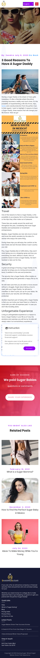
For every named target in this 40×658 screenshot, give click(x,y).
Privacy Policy (6, 614)
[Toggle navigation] (36, 4)
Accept (29, 348)
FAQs (3, 605)
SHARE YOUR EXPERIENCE (20, 397)
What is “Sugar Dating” (9, 607)
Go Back (33, 55)
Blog (3, 609)
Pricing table (6, 612)
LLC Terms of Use (7, 616)
